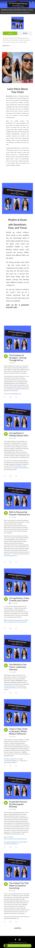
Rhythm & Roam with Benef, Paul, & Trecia (17, 10)
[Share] (16, 397)
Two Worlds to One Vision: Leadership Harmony (18, 667)
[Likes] (5, 397)
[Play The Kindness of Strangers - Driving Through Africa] (6, 356)
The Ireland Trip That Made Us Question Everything (19, 885)
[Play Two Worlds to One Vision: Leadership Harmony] (6, 665)
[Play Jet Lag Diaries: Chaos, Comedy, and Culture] (6, 599)
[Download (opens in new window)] (10, 397)
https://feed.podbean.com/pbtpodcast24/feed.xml (16, 12)
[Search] (29, 2)
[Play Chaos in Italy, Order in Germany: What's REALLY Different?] (6, 730)
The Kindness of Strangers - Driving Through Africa (17, 357)
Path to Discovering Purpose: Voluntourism (19, 513)
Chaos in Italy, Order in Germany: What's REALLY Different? (18, 731)
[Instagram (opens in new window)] (20, 939)
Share (10, 33)
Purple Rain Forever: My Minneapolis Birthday (18, 804)
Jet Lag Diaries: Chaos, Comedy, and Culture (19, 599)
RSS (26, 33)
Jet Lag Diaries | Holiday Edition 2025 (18, 434)
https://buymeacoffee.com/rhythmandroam (15, 622)
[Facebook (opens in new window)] (15, 939)
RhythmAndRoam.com (15, 393)
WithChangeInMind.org (10, 555)
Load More (17, 928)
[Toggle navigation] (33, 2)
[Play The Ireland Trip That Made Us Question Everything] (6, 884)
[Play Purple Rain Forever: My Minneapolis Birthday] (6, 803)
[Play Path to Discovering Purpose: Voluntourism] (6, 513)
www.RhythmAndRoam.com (11, 687)
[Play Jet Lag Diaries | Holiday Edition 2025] (6, 434)
